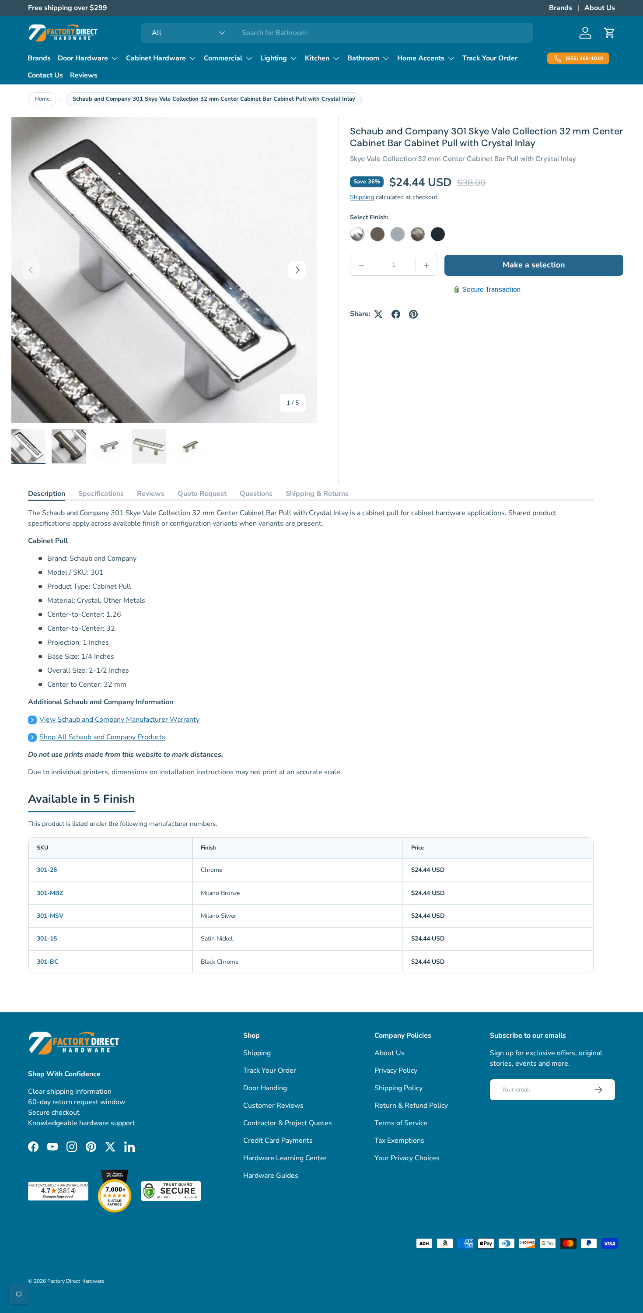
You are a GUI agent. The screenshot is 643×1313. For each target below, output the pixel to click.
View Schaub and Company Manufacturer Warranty (119, 719)
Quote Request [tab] (202, 494)
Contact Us (45, 75)
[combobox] (337, 33)
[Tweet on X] (378, 314)
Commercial (223, 58)
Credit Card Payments (278, 1140)
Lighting (273, 58)
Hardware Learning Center (285, 1158)
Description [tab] (46, 494)
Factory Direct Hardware (76, 1281)
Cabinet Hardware (156, 58)
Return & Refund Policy (411, 1105)
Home (42, 99)
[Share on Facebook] (396, 314)
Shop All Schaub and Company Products (102, 737)
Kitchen (317, 58)
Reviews (84, 75)
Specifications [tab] (101, 494)
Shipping (362, 197)
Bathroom (363, 58)
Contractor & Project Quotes (287, 1123)
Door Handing (265, 1088)
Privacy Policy (395, 1070)
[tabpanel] (311, 642)
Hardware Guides (270, 1175)
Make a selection (534, 265)
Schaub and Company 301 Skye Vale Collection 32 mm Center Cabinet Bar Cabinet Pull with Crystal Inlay (214, 99)
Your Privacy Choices (407, 1158)
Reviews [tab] (150, 494)
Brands (560, 8)
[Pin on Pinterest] (413, 314)
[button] (609, 32)
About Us (599, 8)
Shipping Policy (398, 1088)
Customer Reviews (273, 1105)
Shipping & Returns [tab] (317, 494)
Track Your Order (489, 58)
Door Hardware (83, 58)
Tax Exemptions (399, 1140)
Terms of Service (400, 1123)
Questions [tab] (256, 494)
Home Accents (420, 58)
